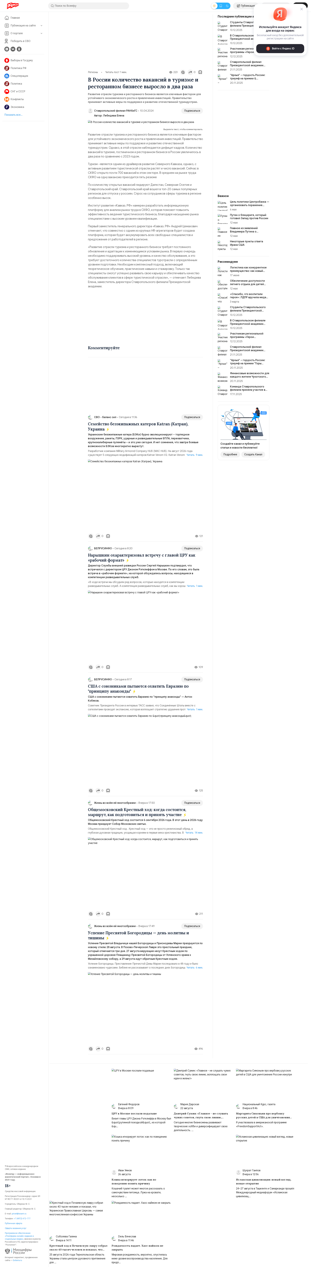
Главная (15, 17)
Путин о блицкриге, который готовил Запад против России (249, 216)
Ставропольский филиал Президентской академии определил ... (246, 65)
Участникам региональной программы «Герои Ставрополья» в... (246, 52)
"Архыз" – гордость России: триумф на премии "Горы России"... (247, 364)
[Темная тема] (227, 6)
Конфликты (17, 99)
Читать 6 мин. (195, 967)
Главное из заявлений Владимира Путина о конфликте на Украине (244, 232)
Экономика (17, 107)
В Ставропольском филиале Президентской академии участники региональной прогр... (247, 325)
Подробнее (230, 454)
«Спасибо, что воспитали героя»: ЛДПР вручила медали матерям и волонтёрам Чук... (249, 298)
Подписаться (192, 110)
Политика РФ (18, 68)
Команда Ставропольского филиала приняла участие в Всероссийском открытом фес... (247, 391)
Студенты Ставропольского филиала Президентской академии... (248, 26)
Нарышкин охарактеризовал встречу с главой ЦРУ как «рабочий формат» (141, 558)
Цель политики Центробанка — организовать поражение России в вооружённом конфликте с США (249, 206)
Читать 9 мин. (195, 455)
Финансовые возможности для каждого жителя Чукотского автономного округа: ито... (249, 377)
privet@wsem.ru (19, 1213)
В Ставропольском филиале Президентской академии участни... (247, 39)
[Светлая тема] (214, 6)
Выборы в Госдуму (22, 60)
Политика (16, 83)
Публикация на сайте (23, 25)
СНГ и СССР (18, 91)
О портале (17, 33)
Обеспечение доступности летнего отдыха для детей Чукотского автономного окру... (247, 286)
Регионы (93, 72)
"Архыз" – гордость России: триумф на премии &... (247, 77)
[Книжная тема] (221, 6)
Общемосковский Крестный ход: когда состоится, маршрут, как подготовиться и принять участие (137, 812)
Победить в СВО (20, 41)
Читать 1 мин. (195, 586)
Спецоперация (19, 76)
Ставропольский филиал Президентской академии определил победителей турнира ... (246, 352)
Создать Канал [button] (253, 454)
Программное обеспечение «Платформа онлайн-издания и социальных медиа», (19, 1236)
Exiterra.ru (17, 1260)
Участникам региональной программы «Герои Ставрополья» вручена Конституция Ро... (246, 338)
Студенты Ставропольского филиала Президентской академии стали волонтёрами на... (249, 312)
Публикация (248, 5)
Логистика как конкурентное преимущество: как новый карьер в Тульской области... (248, 271)
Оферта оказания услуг (15, 1228)
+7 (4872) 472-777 (22, 1218)
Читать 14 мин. (194, 832)
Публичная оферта (13, 1223)
